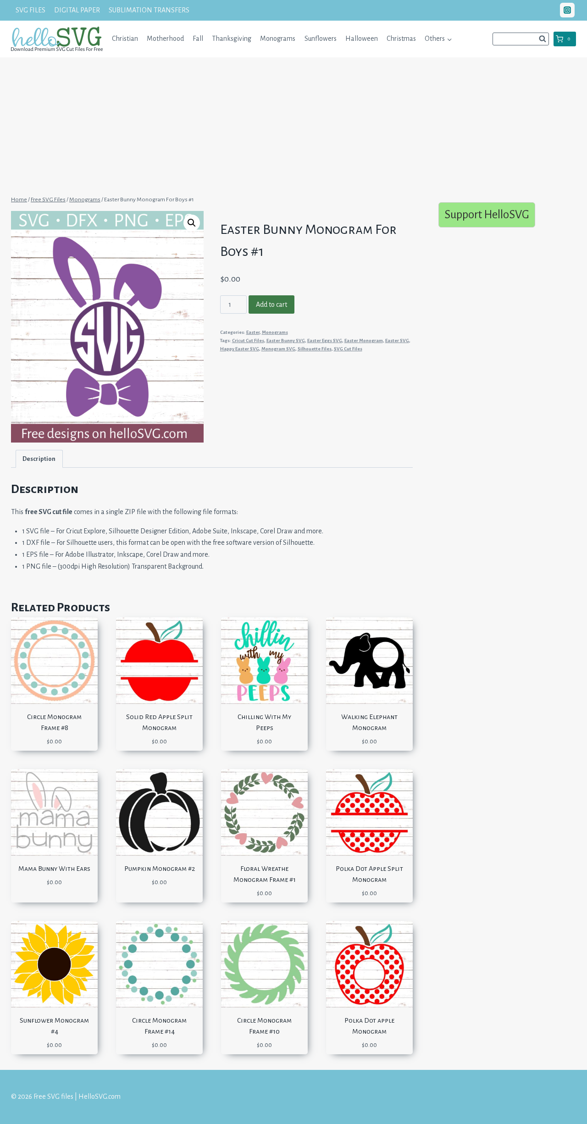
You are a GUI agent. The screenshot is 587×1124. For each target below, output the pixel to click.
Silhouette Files (315, 348)
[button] (449, 39)
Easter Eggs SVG (324, 340)
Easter (253, 332)
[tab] (39, 459)
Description (38, 458)
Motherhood (165, 38)
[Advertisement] (293, 125)
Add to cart (271, 304)
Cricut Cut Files (248, 340)
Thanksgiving (231, 38)
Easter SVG (397, 340)
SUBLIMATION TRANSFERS (149, 10)
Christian (125, 38)
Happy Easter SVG (239, 348)
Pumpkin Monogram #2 (159, 868)
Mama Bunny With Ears (54, 868)
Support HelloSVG (486, 214)
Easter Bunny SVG (285, 340)
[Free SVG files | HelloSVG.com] (57, 39)
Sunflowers (321, 38)
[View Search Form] (521, 39)
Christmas (401, 38)
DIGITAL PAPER (77, 10)
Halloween (361, 38)
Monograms (277, 38)
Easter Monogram (363, 340)
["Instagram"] (567, 10)
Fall (198, 38)
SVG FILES (30, 10)
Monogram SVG (278, 348)
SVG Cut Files (348, 348)
